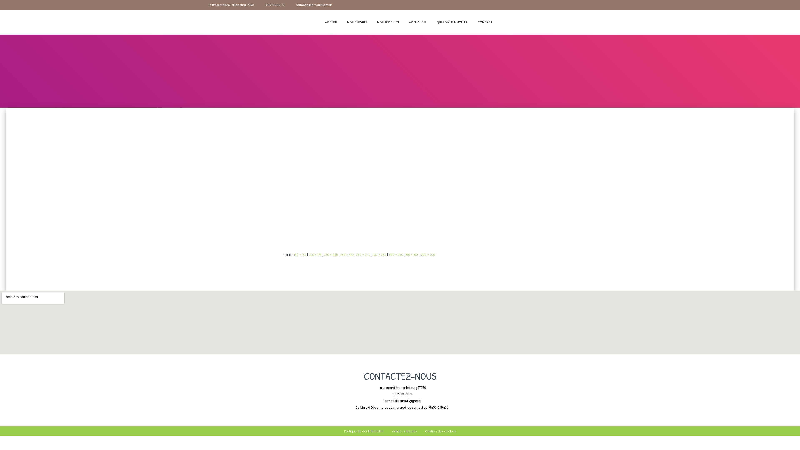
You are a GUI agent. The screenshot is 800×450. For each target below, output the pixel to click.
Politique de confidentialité (363, 431)
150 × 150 (300, 255)
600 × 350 (396, 255)
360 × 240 (363, 255)
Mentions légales (404, 431)
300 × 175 (315, 255)
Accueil (331, 22)
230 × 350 (379, 255)
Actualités (417, 22)
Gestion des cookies (440, 431)
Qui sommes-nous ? (452, 22)
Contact (485, 22)
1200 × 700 (427, 255)
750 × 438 (331, 255)
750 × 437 (347, 255)
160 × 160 (411, 255)
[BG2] (400, 177)
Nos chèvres (357, 22)
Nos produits (388, 22)
